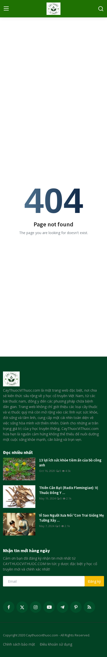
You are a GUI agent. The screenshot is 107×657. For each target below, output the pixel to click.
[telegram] (62, 607)
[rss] (89, 607)
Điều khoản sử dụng (56, 644)
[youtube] (49, 607)
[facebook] (8, 607)
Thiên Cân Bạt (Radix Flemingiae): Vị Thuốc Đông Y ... (68, 490)
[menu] (6, 8)
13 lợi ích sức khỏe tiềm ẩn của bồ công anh (70, 462)
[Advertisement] (53, 74)
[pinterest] (76, 607)
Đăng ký (94, 581)
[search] (101, 8)
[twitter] (22, 607)
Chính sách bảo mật (19, 644)
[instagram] (35, 607)
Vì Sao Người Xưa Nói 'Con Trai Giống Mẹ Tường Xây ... (71, 518)
